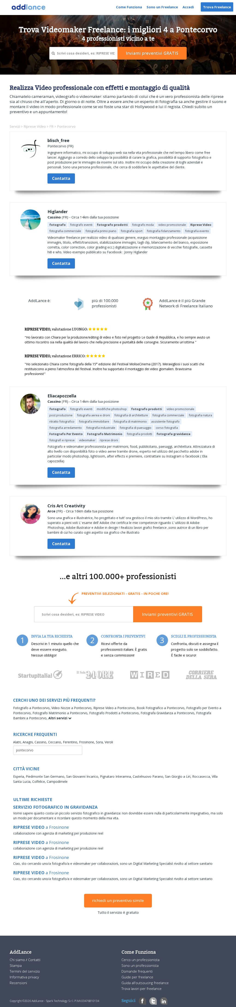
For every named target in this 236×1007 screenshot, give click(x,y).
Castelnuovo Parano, (149, 776)
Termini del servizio (25, 971)
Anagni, (29, 742)
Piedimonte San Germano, (46, 776)
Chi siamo (18, 959)
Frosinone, (87, 742)
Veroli (109, 742)
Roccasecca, (202, 776)
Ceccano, (55, 742)
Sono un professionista (140, 965)
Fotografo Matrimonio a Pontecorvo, (60, 713)
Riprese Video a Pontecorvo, (115, 708)
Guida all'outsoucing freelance (145, 982)
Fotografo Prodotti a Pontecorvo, (115, 713)
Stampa (16, 965)
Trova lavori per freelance (141, 988)
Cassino (54, 217)
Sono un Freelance (162, 7)
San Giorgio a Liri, (178, 776)
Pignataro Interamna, (116, 776)
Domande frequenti (137, 971)
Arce (51, 511)
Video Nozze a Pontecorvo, (72, 708)
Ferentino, (71, 742)
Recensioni (18, 982)
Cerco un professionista (140, 959)
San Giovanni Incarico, (83, 776)
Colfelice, (39, 781)
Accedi (188, 7)
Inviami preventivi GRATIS (167, 614)
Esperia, (19, 776)
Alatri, (18, 742)
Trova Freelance (217, 7)
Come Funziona (129, 7)
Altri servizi (58, 718)
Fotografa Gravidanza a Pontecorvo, (168, 713)
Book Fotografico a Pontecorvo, (161, 708)
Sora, (100, 742)
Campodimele (57, 781)
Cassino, (41, 742)
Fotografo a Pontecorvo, (32, 708)
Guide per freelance (137, 977)
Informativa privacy (24, 977)
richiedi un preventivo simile (118, 900)
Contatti (34, 959)
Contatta (61, 178)
